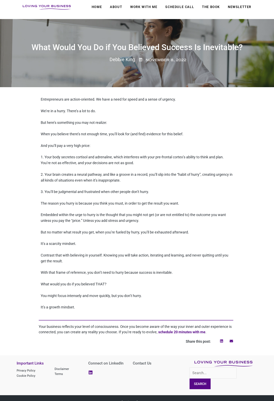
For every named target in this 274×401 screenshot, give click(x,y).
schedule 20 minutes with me (181, 332)
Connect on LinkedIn (106, 363)
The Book (211, 7)
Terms (59, 374)
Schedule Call (179, 7)
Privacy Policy (26, 370)
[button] (221, 341)
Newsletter (239, 7)
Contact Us (142, 363)
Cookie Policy (26, 376)
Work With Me (143, 7)
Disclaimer (62, 369)
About (116, 7)
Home (97, 7)
